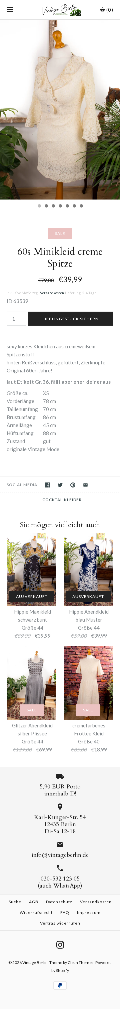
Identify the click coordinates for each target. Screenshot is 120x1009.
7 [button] (81, 206)
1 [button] (39, 206)
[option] (60, 110)
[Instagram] (60, 945)
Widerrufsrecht (36, 912)
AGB (33, 901)
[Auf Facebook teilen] (47, 484)
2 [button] (46, 206)
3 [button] (53, 206)
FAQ (64, 912)
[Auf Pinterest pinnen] (72, 484)
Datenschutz (59, 901)
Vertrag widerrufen (60, 923)
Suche (15, 901)
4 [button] (60, 206)
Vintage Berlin (35, 962)
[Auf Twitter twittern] (60, 484)
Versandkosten (52, 293)
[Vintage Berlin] (60, 9)
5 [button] (67, 206)
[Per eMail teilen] (85, 484)
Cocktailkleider (62, 499)
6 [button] (74, 206)
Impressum (89, 912)
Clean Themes (81, 962)
